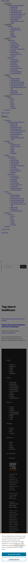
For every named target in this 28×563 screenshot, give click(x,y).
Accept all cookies (14, 554)
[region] (14, 548)
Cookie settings (18, 545)
